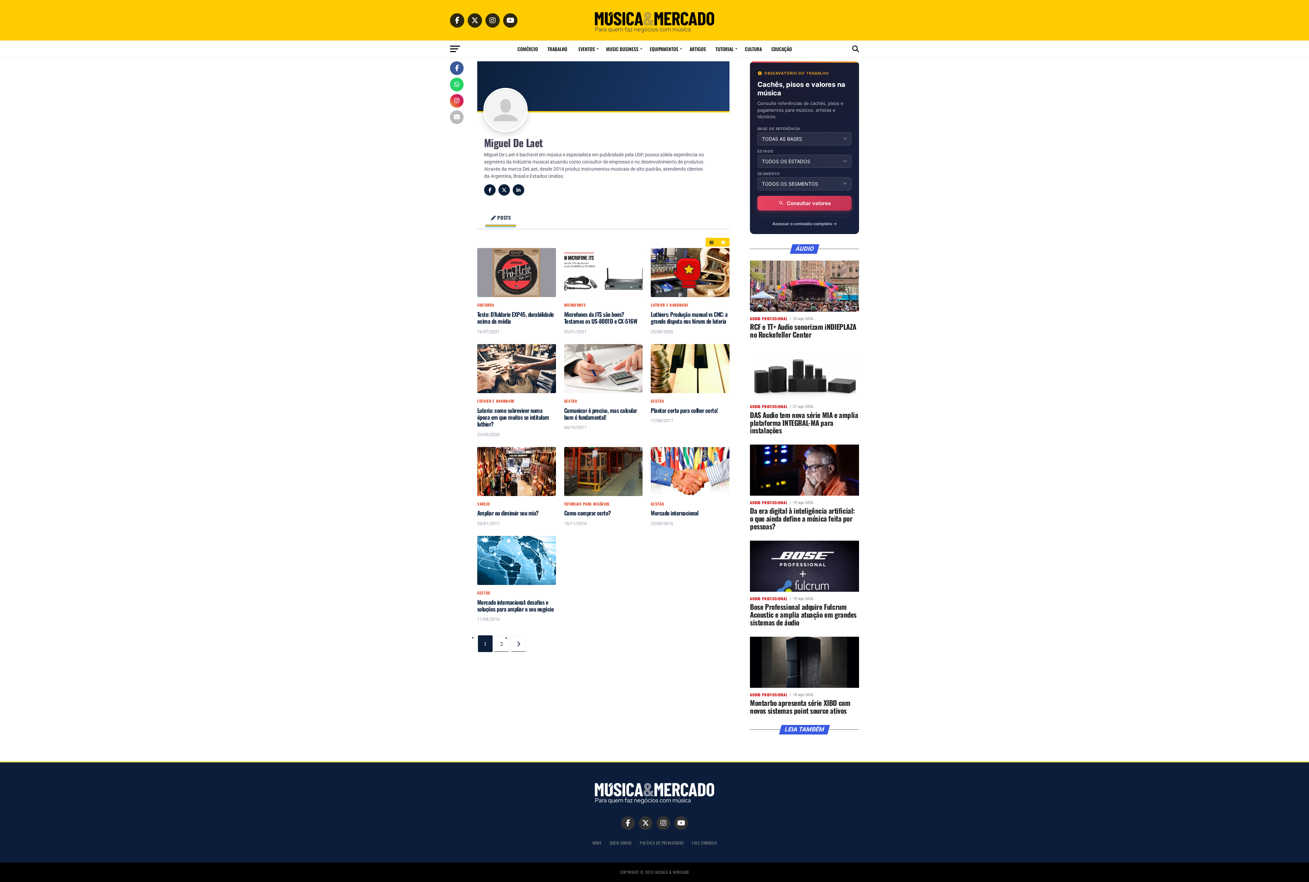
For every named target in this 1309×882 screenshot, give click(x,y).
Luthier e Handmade (669, 305)
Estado (765, 151)
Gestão (570, 401)
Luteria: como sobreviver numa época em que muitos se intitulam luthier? (513, 417)
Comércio (527, 48)
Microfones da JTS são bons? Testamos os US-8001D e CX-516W (600, 318)
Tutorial (725, 48)
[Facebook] (490, 190)
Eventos (586, 48)
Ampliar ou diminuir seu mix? (508, 513)
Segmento (768, 174)
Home (597, 843)
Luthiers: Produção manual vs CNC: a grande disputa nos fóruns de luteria (689, 318)
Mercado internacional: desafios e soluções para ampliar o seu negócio (515, 606)
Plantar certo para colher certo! (684, 410)
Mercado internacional (674, 513)
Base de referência (778, 129)
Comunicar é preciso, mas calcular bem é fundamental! (600, 414)
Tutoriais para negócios (587, 504)
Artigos (698, 48)
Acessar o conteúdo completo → (804, 223)
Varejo (483, 504)
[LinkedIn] (518, 190)
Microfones (575, 305)
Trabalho (557, 48)
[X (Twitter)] (504, 190)
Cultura (753, 48)
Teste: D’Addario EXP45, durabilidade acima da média (515, 318)
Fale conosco (704, 843)
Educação (781, 48)
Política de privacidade (662, 843)
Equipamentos (664, 48)
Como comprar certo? (587, 513)
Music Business (622, 48)
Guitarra (485, 305)
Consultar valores (809, 203)
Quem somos (621, 843)
